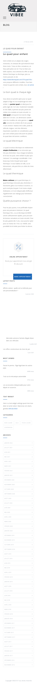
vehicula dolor (13, 409)
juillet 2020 (18, 503)
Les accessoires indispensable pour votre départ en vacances (16, 386)
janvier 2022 (18, 443)
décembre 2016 (18, 660)
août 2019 (18, 554)
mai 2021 (18, 457)
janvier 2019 (18, 581)
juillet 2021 (18, 447)
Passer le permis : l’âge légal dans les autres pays (17, 366)
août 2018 (18, 586)
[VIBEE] (17, 10)
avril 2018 (18, 604)
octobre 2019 (18, 544)
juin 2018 (18, 595)
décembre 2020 (18, 480)
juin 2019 (18, 563)
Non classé (8, 423)
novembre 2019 (18, 540)
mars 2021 (18, 466)
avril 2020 (18, 517)
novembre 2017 (18, 628)
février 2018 (18, 614)
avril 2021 (18, 461)
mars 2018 (18, 609)
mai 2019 (18, 568)
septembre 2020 (18, 494)
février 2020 (18, 526)
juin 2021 (18, 452)
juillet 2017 (18, 646)
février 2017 (18, 651)
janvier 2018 (18, 618)
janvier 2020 (18, 531)
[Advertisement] (18, 317)
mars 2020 (18, 521)
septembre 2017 (18, 637)
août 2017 (18, 641)
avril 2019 (18, 572)
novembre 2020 (18, 484)
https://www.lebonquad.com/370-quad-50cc (17, 80)
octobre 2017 (18, 632)
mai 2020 (18, 512)
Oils (17, 423)
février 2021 (18, 470)
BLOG (6, 24)
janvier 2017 (18, 655)
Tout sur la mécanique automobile (14, 376)
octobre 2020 (18, 489)
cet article (30, 85)
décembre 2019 (18, 535)
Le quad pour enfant (13, 48)
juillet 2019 (18, 558)
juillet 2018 (18, 591)
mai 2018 (18, 600)
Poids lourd (26, 423)
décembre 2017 (18, 623)
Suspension (8, 427)
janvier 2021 (18, 475)
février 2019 (18, 577)
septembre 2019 (18, 549)
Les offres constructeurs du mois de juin (16, 349)
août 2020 (18, 498)
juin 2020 (18, 507)
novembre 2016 (18, 665)
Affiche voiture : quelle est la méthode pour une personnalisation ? (17, 289)
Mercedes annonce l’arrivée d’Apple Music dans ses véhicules (20, 339)
